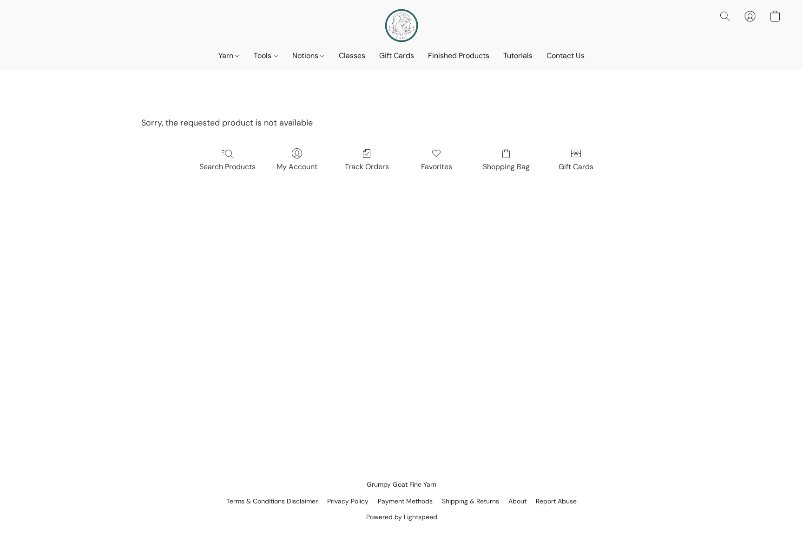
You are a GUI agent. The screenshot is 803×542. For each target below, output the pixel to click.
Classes (352, 55)
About (517, 501)
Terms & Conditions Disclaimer (272, 501)
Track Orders (367, 167)
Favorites (436, 167)
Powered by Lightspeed (401, 517)
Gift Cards (396, 55)
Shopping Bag (506, 167)
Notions (306, 55)
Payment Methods (405, 501)
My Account (296, 167)
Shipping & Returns (470, 501)
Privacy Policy (348, 501)
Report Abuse (556, 501)
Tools (263, 55)
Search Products (227, 167)
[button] (401, 25)
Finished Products (458, 55)
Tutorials (518, 55)
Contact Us (565, 55)
